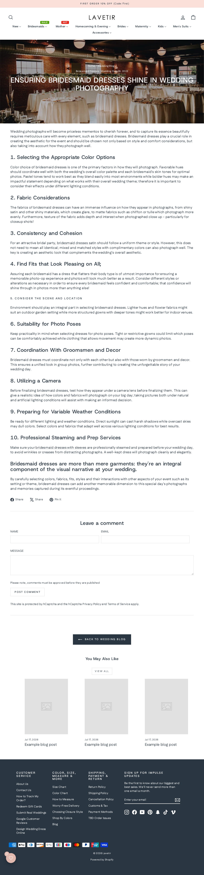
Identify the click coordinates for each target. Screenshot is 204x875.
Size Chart (59, 787)
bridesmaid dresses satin (76, 243)
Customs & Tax (98, 806)
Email (105, 532)
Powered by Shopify (102, 859)
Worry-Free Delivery (65, 806)
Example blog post (41, 744)
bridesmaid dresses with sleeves (60, 447)
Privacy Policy (91, 604)
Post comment (27, 592)
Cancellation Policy (101, 799)
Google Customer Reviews (28, 821)
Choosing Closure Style (67, 812)
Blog (55, 824)
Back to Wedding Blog (105, 639)
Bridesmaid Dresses (87, 71)
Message (17, 551)
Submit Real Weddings (31, 813)
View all (102, 671)
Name (14, 532)
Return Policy (97, 787)
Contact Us (23, 790)
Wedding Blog (106, 66)
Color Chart (60, 793)
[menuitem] (17, 26)
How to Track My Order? (27, 798)
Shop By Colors (62, 818)
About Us (22, 784)
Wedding (106, 71)
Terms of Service (119, 604)
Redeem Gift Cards (29, 807)
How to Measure (63, 799)
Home (91, 66)
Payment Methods (100, 812)
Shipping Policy (98, 793)
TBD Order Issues (99, 818)
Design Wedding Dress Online (31, 831)
